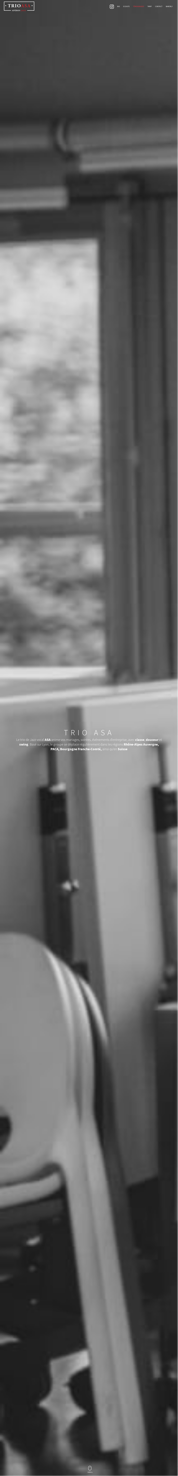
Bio (118, 6)
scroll (90, 1472)
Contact (158, 6)
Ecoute (126, 6)
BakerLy (169, 6)
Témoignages (138, 6)
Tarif (150, 6)
